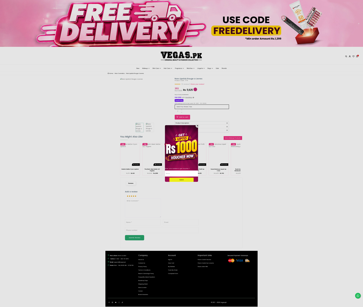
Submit (181, 179)
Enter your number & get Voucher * (177, 168)
